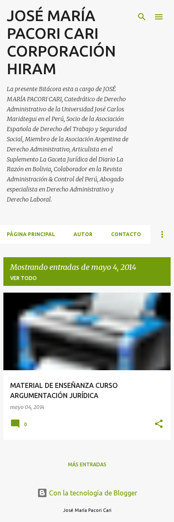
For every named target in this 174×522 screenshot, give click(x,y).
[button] (159, 424)
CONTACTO (126, 234)
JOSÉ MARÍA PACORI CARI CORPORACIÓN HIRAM (61, 42)
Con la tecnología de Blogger (92, 493)
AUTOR (82, 234)
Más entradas (87, 464)
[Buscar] (142, 17)
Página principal (31, 234)
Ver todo (23, 278)
